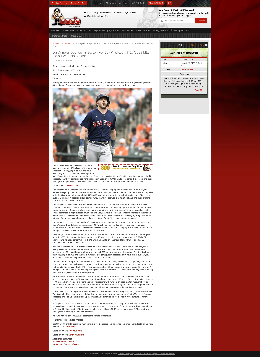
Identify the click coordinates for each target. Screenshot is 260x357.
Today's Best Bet (78, 3)
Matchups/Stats (59, 35)
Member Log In (156, 3)
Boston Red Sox (59, 341)
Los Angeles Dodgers (62, 344)
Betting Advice (180, 30)
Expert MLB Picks (76, 334)
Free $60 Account (59, 3)
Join (169, 3)
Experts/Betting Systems (105, 30)
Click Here (70, 326)
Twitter (71, 341)
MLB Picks (68, 43)
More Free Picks (197, 45)
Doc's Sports (187, 69)
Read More (200, 90)
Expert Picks (83, 30)
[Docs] (66, 17)
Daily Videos (142, 30)
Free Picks (67, 30)
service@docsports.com (110, 3)
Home (54, 30)
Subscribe (201, 20)
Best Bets (126, 30)
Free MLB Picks (71, 185)
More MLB (76, 35)
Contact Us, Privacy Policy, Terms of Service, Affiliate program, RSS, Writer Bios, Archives (146, 354)
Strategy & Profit (160, 30)
